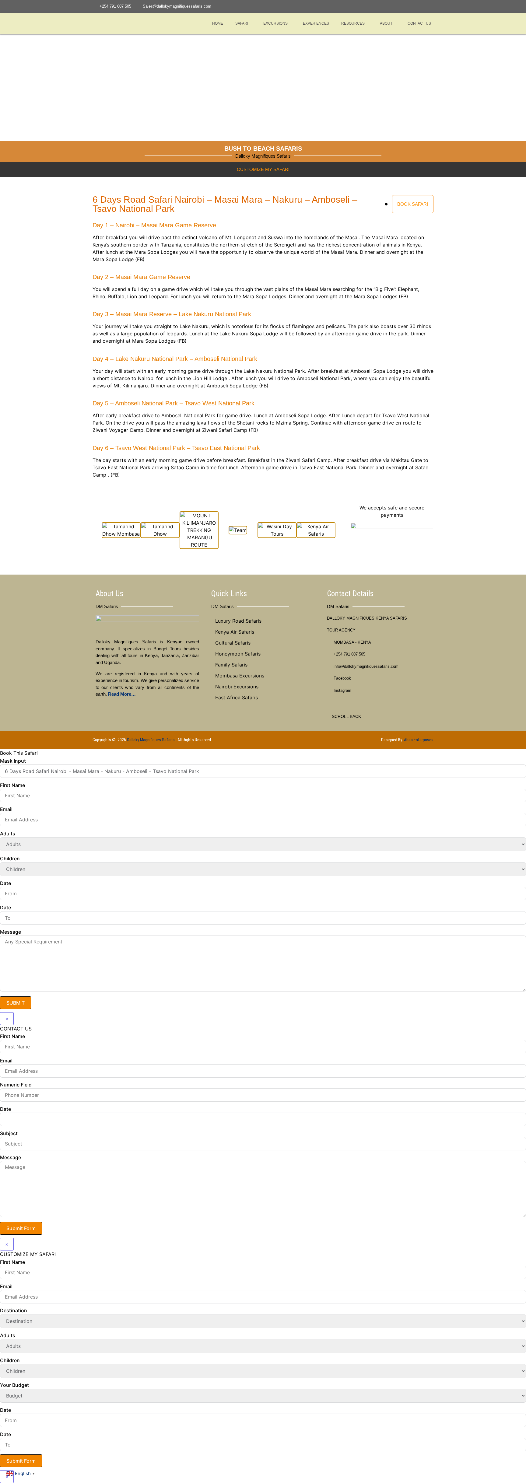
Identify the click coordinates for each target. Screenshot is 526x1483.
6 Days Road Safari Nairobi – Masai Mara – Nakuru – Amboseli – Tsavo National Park (225, 204)
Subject (9, 1133)
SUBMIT (15, 1003)
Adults (7, 834)
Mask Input (13, 761)
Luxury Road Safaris (238, 621)
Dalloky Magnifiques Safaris (151, 739)
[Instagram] (422, 6)
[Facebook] (414, 6)
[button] (243, 23)
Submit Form (21, 1228)
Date (5, 883)
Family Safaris (231, 665)
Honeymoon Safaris (238, 654)
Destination (13, 1310)
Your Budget (14, 1385)
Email (6, 809)
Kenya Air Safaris (234, 632)
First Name (12, 785)
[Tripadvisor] (430, 6)
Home (217, 23)
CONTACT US (419, 23)
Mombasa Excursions (239, 676)
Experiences (316, 23)
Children (10, 858)
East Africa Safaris (236, 697)
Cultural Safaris (233, 643)
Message (10, 932)
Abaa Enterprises (418, 739)
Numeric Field (16, 1085)
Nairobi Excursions (236, 687)
